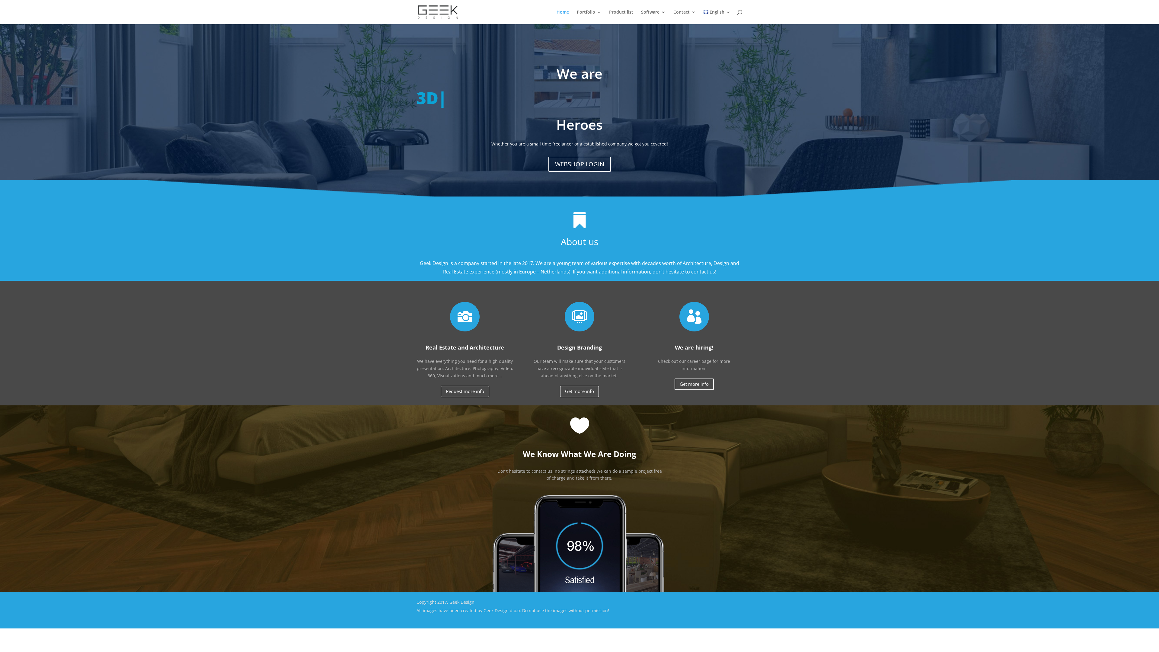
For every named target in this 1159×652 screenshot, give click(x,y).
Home (563, 12)
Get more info (579, 391)
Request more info (465, 391)
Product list (621, 12)
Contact (681, 12)
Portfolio (586, 12)
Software (650, 12)
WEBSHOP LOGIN (579, 164)
